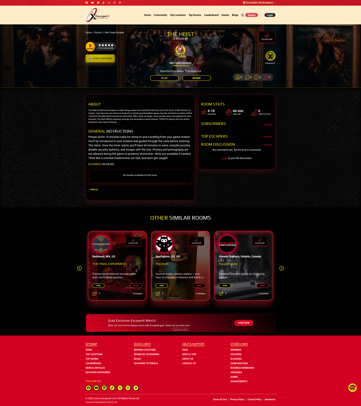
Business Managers (242, 368)
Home (147, 15)
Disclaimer (270, 399)
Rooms (98, 32)
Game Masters (239, 363)
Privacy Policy (237, 399)
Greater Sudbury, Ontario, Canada (240, 256)
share (136, 286)
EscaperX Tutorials (146, 363)
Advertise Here (180, 330)
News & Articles (95, 368)
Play (164, 78)
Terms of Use (220, 399)
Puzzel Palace (228, 264)
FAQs (185, 349)
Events (225, 15)
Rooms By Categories (146, 354)
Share (196, 78)
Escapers (236, 354)
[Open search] (242, 15)
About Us (187, 359)
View (98, 286)
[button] (281, 268)
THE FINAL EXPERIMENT (109, 264)
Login (270, 15)
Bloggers (236, 359)
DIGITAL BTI (112, 402)
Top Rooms (195, 15)
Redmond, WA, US (103, 256)
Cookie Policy (254, 399)
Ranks (234, 377)
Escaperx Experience (98, 372)
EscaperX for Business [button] (259, 2)
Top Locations (178, 15)
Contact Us (189, 363)
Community (160, 15)
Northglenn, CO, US (168, 256)
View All (94, 189)
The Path (162, 264)
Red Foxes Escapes (180, 63)
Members (236, 349)
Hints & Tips (189, 354)
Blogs (235, 15)
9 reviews (200, 293)
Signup (252, 15)
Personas (236, 372)
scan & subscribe (102, 58)
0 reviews (137, 293)
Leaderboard (211, 15)
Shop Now (244, 323)
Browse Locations (145, 349)
